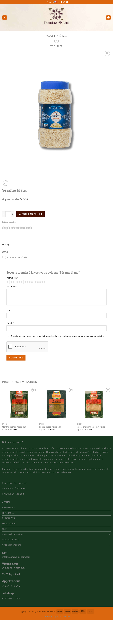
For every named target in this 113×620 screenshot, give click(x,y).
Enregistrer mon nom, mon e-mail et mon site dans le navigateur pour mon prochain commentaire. (57, 336)
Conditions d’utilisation (14, 488)
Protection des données (14, 483)
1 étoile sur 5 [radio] (7, 282)
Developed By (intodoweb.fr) (57, 616)
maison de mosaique (13, 534)
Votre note (12, 277)
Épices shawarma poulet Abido (90, 427)
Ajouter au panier (30, 214)
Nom (9, 310)
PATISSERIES (8, 507)
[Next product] (56, 41)
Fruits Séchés (9, 523)
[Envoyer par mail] (19, 228)
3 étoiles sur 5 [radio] (19, 282)
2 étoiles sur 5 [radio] (12, 282)
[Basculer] (109, 534)
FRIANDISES (8, 512)
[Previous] (2, 411)
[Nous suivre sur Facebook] (61, 2)
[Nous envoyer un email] (67, 2)
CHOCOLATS (8, 518)
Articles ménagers (11, 544)
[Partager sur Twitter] (14, 228)
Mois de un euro (10, 539)
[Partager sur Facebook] (9, 228)
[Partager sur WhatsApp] (4, 228)
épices (63, 35)
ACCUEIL (6, 502)
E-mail (10, 323)
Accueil (50, 35)
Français (50, 2)
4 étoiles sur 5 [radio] (28, 282)
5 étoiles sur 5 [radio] (40, 282)
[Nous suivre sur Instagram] (64, 2)
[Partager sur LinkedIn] (29, 228)
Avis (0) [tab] (5, 244)
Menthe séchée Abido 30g (14, 427)
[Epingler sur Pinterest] (24, 228)
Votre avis (12, 286)
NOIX (4, 528)
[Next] (111, 411)
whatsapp (9, 593)
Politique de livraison (13, 493)
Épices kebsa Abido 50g (50, 427)
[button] (4, 17)
